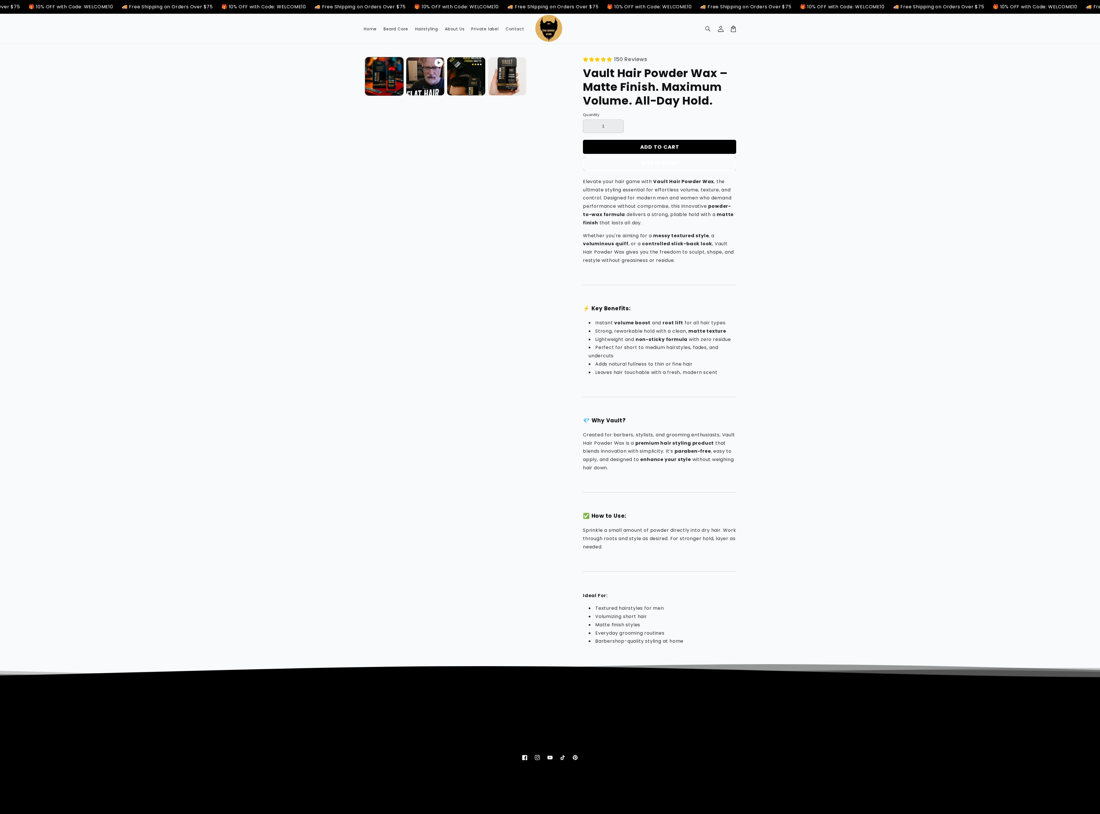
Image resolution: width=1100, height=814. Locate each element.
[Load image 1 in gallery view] (384, 76)
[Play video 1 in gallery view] (425, 76)
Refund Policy (634, 717)
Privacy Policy (634, 707)
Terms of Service (638, 737)
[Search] (708, 29)
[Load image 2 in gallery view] (466, 76)
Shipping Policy (635, 727)
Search (499, 707)
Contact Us (504, 717)
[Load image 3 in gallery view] (507, 76)
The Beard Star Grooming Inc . (532, 805)
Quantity (591, 114)
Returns (500, 727)
